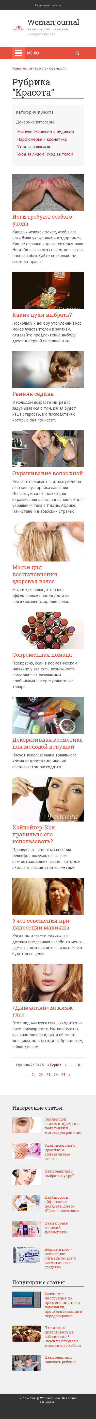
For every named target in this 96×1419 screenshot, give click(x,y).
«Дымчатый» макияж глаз (42, 1011)
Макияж (24, 132)
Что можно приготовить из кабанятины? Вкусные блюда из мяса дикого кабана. (63, 1337)
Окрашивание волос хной (47, 473)
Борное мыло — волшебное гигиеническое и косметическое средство (60, 1258)
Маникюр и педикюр (54, 132)
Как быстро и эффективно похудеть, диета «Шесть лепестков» (62, 1204)
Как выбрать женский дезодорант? (56, 1227)
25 (63, 1074)
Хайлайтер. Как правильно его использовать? (33, 834)
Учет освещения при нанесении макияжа (40, 924)
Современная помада (42, 654)
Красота (40, 68)
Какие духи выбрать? (42, 314)
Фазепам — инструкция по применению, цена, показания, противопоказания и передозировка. (63, 1305)
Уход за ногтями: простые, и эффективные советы (60, 1152)
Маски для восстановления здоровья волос (34, 574)
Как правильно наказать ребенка (61, 1359)
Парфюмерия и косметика (42, 139)
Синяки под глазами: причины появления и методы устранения (63, 1126)
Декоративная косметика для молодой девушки (47, 743)
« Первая (54, 1065)
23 (48, 1074)
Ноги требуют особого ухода (42, 220)
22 (41, 1074)
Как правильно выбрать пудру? (59, 1173)
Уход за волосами (33, 146)
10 (78, 1065)
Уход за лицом (30, 154)
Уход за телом (60, 154)
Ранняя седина (33, 393)
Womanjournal (22, 68)
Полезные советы (48, 5)
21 (34, 1074)
